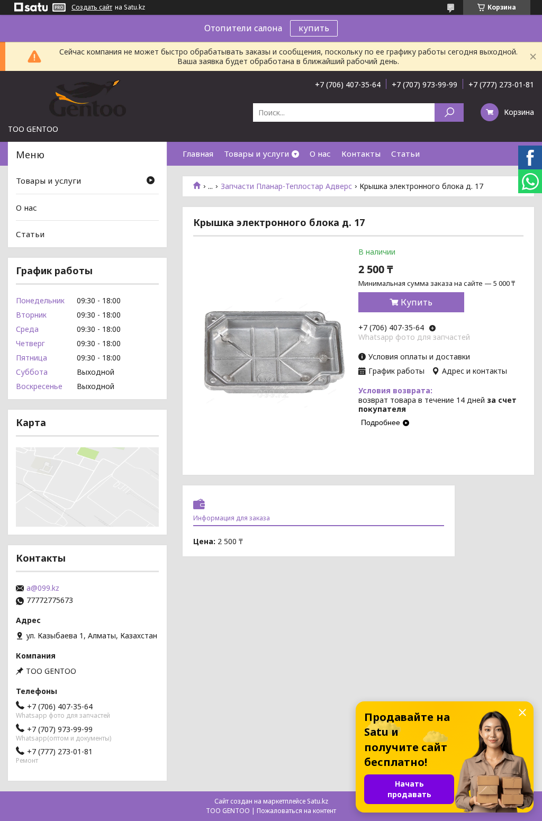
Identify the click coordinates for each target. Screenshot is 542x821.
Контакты (361, 153)
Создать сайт (91, 7)
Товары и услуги (256, 153)
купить (314, 28)
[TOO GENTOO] (87, 97)
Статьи (405, 153)
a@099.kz (42, 588)
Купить (416, 302)
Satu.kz (317, 801)
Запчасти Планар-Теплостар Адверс (286, 186)
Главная (198, 153)
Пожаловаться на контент (296, 810)
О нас (320, 153)
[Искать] (449, 112)
